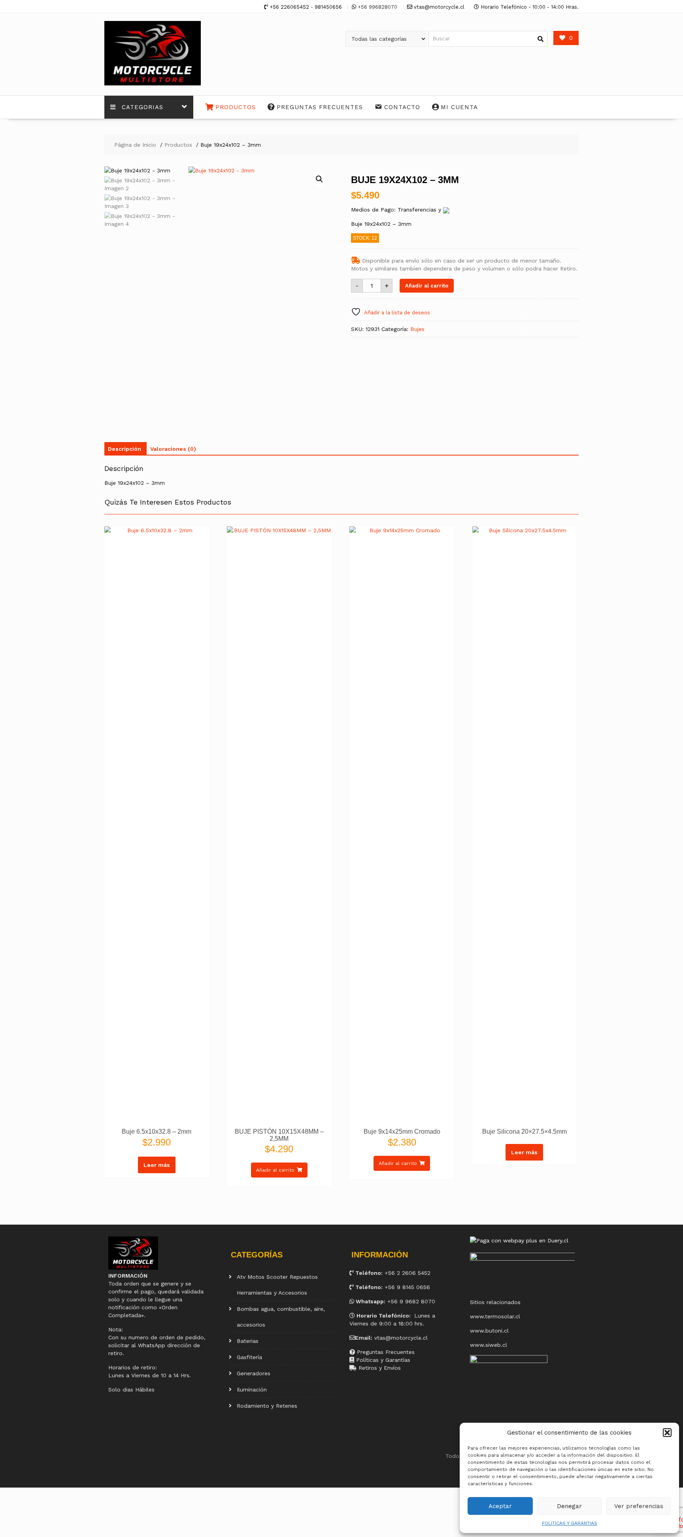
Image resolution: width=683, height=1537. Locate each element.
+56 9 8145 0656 (407, 1287)
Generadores (253, 1373)
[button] (667, 1433)
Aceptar (500, 1506)
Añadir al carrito (426, 286)
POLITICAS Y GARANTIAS (569, 1523)
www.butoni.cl (489, 1330)
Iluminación (252, 1389)
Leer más (156, 1165)
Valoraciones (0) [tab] (173, 449)
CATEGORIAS (142, 107)
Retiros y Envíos (379, 1368)
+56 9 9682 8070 (411, 1301)
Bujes (417, 329)
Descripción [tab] (124, 449)
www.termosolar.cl (495, 1316)
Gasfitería (249, 1357)
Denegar (569, 1506)
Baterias (247, 1341)
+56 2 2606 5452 (407, 1273)
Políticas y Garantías (382, 1360)
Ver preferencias (638, 1506)
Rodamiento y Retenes (267, 1406)
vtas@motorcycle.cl (401, 1338)
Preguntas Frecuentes (385, 1352)
